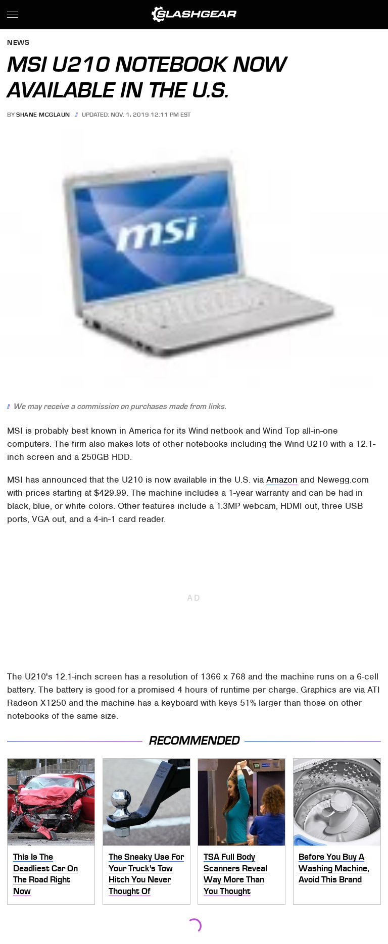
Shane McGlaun (43, 114)
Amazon (282, 479)
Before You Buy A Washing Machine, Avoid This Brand (334, 868)
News (18, 43)
